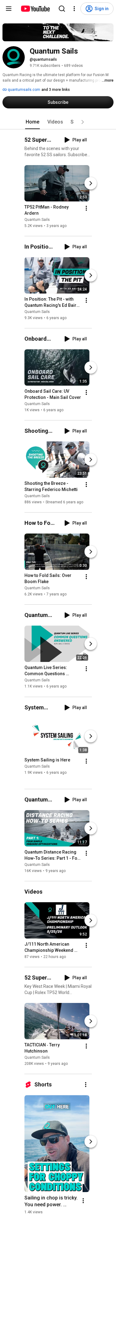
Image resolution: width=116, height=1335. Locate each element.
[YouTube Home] (35, 8)
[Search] (62, 8)
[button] (82, 122)
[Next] (90, 183)
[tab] (32, 122)
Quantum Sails (37, 219)
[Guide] (8, 8)
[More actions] (86, 208)
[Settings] (74, 8)
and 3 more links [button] (55, 89)
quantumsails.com (23, 89)
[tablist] (58, 122)
